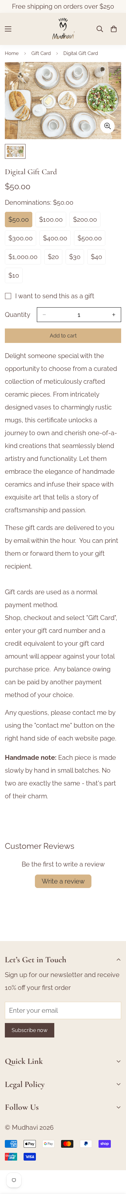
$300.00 (22, 240)
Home (12, 53)
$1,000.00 (24, 259)
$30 (76, 259)
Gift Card (41, 53)
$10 (15, 277)
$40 (98, 259)
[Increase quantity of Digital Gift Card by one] (114, 315)
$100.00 (52, 221)
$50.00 (20, 221)
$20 (55, 259)
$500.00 (91, 240)
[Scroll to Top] (114, 1160)
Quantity (17, 315)
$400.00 (57, 240)
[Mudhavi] (63, 29)
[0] (113, 29)
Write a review (63, 881)
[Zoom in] (107, 126)
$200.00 (86, 221)
